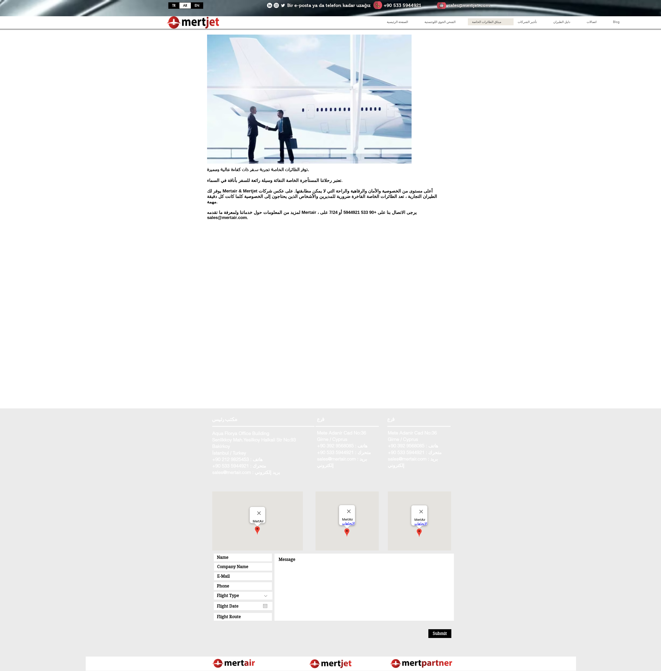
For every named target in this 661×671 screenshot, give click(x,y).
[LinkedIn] (269, 5)
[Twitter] (283, 5)
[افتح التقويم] (265, 606)
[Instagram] (276, 5)
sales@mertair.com (227, 217)
